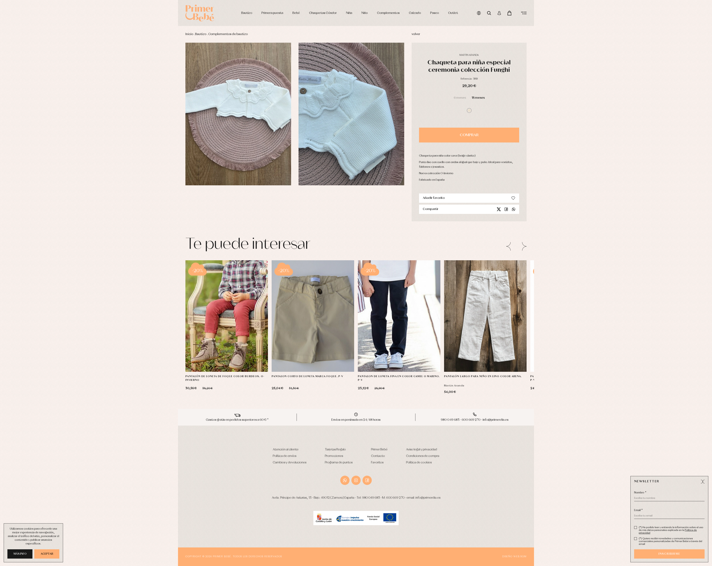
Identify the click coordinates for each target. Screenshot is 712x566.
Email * (638, 510)
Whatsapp (513, 209)
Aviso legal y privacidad (421, 449)
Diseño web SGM (514, 556)
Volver (416, 34)
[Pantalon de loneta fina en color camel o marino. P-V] (399, 316)
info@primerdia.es (428, 497)
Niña (349, 13)
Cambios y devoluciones (289, 462)
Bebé (296, 13)
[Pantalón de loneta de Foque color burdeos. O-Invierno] (226, 316)
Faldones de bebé (115, 137)
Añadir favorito (434, 198)
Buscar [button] (489, 13)
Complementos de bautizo (228, 34)
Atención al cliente (286, 449)
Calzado (415, 13)
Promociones (334, 456)
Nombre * (640, 492)
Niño (364, 13)
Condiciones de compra (422, 456)
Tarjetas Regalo (335, 449)
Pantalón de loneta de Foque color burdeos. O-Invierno (225, 378)
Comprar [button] (469, 135)
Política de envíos (284, 456)
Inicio (189, 34)
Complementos (388, 13)
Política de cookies (419, 462)
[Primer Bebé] (199, 13)
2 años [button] (305, 360)
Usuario (499, 13)
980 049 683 (371, 497)
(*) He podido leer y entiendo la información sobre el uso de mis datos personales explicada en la (671, 530)
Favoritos (377, 462)
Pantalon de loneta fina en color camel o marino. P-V (399, 378)
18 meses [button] (478, 97)
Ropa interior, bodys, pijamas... (121, 146)
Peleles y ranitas (114, 104)
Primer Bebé (379, 449)
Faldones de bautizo (116, 100)
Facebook (506, 209)
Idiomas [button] (479, 13)
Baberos (110, 121)
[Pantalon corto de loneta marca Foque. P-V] (313, 316)
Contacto (378, 456)
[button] (469, 110)
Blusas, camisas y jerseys (118, 125)
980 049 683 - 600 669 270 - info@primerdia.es (474, 419)
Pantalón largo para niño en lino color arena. (483, 376)
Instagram (356, 480)
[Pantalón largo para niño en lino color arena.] (485, 316)
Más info (20, 554)
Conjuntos (111, 96)
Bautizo (246, 13)
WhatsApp (345, 480)
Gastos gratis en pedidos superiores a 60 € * (237, 419)
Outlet (453, 13)
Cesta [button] (509, 13)
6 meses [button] (460, 97)
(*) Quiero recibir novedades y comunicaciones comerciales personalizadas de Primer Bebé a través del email (670, 541)
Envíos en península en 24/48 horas (355, 419)
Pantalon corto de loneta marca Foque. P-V (307, 376)
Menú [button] (524, 13)
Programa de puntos (338, 462)
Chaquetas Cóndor (323, 13)
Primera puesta (272, 13)
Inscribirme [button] (669, 554)
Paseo (434, 13)
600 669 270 (395, 497)
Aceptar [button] (47, 554)
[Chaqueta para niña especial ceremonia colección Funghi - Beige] (238, 114)
